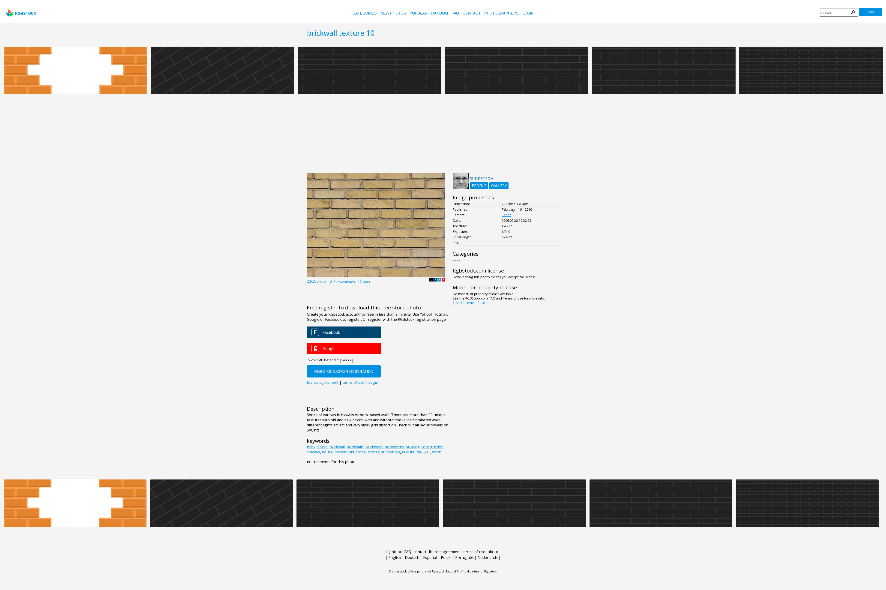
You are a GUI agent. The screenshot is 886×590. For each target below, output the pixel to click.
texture (408, 452)
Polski (446, 557)
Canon (506, 215)
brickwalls (355, 446)
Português (464, 557)
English (394, 557)
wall (427, 452)
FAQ (455, 13)
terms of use (475, 302)
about (493, 551)
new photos (393, 13)
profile (479, 185)
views (321, 282)
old (351, 452)
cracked (313, 452)
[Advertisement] (443, 136)
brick (311, 446)
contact (472, 13)
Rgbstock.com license (478, 270)
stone (361, 452)
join (871, 12)
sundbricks (390, 452)
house (327, 452)
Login (528, 13)
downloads (345, 282)
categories (365, 13)
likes (366, 282)
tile (419, 452)
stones (373, 452)
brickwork (374, 446)
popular (419, 13)
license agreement (445, 551)
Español (430, 557)
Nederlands (488, 557)
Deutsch (412, 557)
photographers (501, 13)
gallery (499, 185)
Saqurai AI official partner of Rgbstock (471, 571)
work (436, 452)
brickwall (337, 446)
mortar (341, 452)
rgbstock (25, 13)
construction (432, 446)
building (413, 446)
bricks (322, 446)
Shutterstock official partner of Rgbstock (417, 571)
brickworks (394, 446)
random (439, 13)
